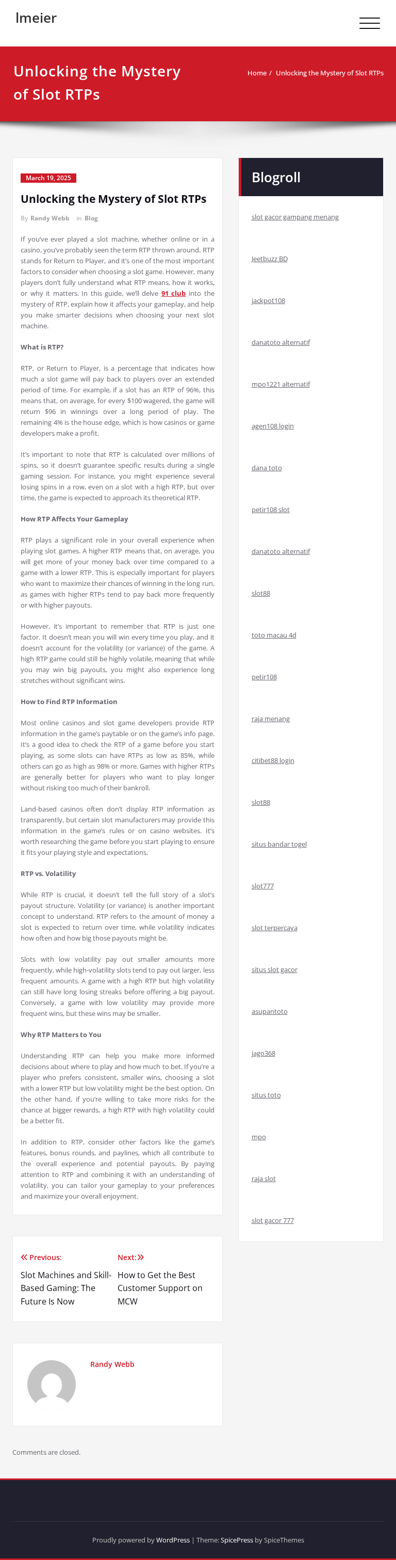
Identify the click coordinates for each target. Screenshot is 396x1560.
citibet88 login (273, 760)
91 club (173, 293)
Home (257, 72)
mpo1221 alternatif (281, 384)
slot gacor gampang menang (295, 216)
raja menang (271, 718)
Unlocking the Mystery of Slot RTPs (330, 72)
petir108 (264, 676)
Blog (91, 218)
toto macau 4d (274, 635)
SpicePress (237, 1540)
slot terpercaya (275, 927)
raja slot (264, 1178)
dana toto (267, 467)
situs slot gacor (275, 969)
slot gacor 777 (273, 1220)
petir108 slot (271, 509)
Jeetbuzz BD (270, 258)
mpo (259, 1136)
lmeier (36, 17)
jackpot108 (268, 300)
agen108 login (273, 426)
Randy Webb (50, 218)
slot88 (261, 593)
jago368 (263, 1053)
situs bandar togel (279, 844)
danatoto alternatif (281, 342)
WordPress (173, 1540)
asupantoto (270, 1011)
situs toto (266, 1095)
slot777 (263, 885)
